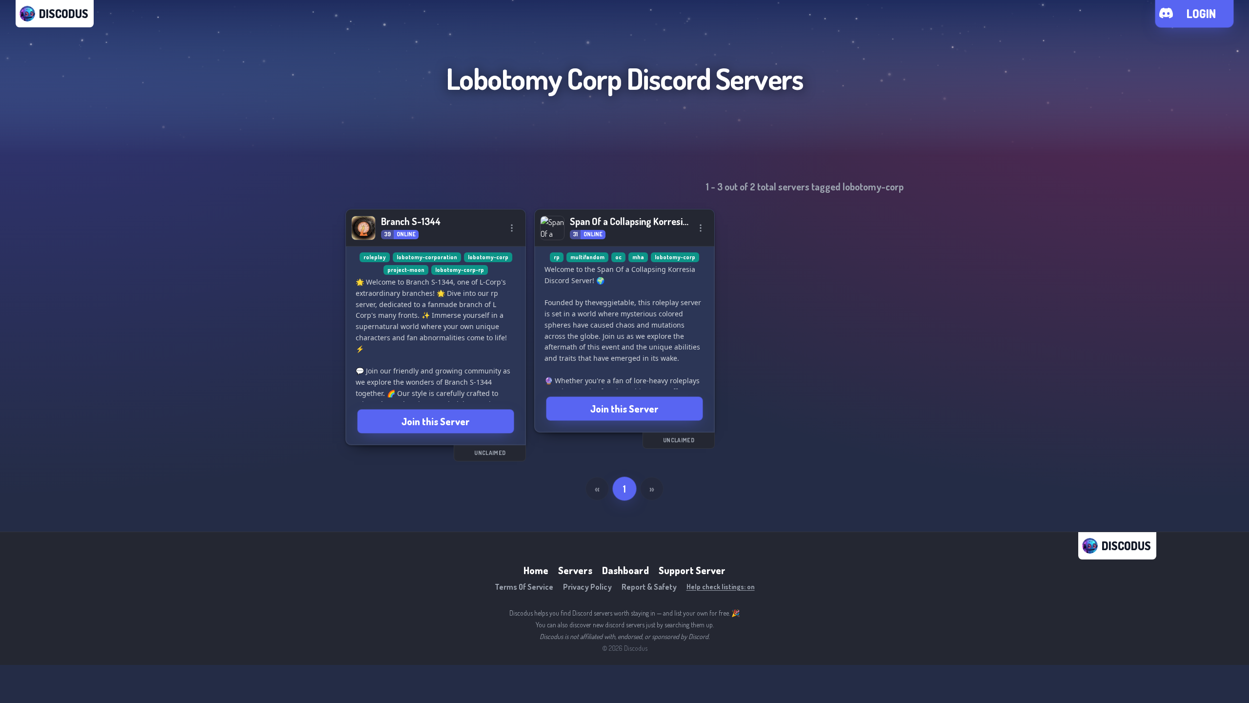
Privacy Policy (587, 587)
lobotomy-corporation (427, 257)
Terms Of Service (524, 587)
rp (557, 257)
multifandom (587, 257)
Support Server (692, 570)
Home (536, 570)
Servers (575, 570)
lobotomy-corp (488, 257)
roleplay (374, 257)
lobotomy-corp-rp (459, 269)
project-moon (405, 269)
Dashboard (625, 570)
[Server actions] (512, 228)
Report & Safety (649, 587)
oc (618, 257)
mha (638, 257)
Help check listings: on (720, 586)
